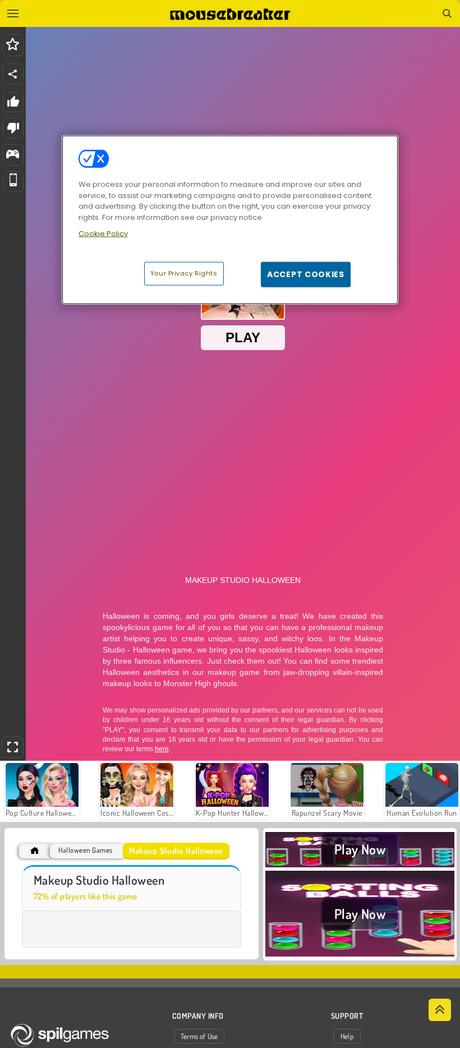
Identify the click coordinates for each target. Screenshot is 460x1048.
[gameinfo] (12, 155)
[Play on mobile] (13, 181)
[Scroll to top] (440, 1010)
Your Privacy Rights (184, 272)
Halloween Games (85, 850)
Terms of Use (199, 1036)
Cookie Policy (103, 233)
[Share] (13, 74)
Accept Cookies (305, 273)
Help (347, 1036)
